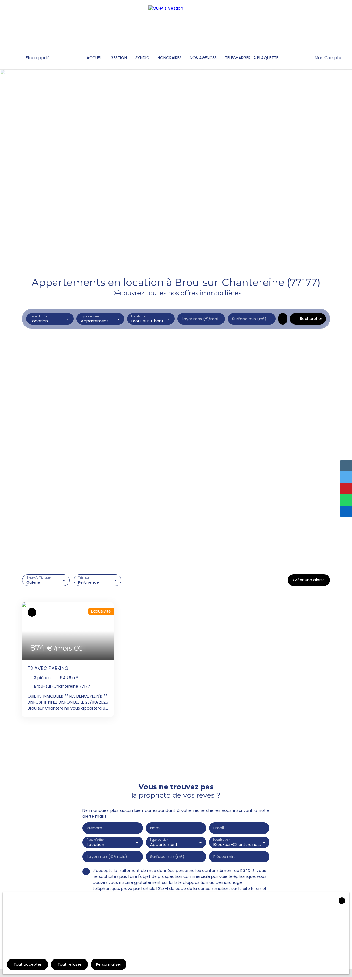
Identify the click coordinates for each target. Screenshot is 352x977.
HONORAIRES (170, 57)
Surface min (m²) (249, 318)
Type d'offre (38, 316)
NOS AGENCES (203, 57)
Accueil (94, 57)
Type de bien (90, 316)
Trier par (84, 577)
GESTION (119, 57)
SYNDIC (142, 57)
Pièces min (224, 856)
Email (218, 828)
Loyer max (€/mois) (201, 318)
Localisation (139, 316)
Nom (155, 828)
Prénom (94, 828)
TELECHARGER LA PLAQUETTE (251, 57)
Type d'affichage (39, 577)
